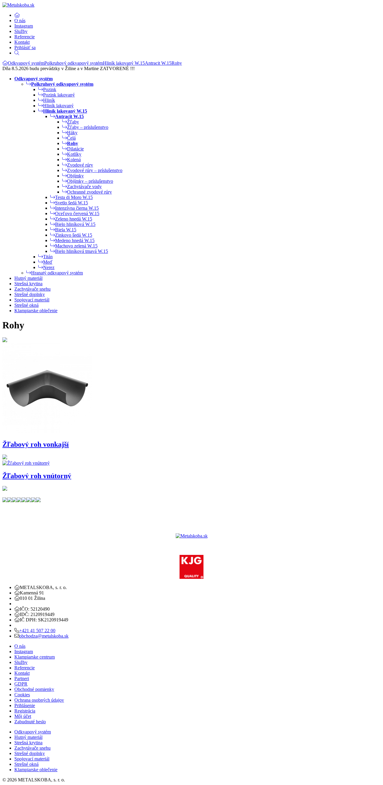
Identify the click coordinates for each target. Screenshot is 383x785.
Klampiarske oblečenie (35, 310)
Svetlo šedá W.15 (71, 202)
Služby (21, 31)
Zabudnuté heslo (30, 721)
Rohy (176, 63)
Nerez (48, 267)
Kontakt (22, 42)
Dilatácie (75, 148)
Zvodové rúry (80, 164)
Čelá (71, 138)
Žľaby (73, 121)
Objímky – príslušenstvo (90, 181)
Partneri (21, 678)
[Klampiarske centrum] (5, 63)
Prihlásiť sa (25, 47)
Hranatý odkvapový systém (57, 272)
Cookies (22, 694)
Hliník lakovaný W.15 (124, 63)
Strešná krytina (28, 283)
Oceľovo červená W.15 (77, 213)
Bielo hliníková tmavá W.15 (81, 251)
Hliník (49, 100)
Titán (48, 256)
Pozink (49, 89)
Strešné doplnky (29, 294)
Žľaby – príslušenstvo (87, 127)
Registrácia (24, 710)
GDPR (21, 683)
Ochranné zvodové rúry (89, 191)
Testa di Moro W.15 (74, 197)
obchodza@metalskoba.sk (44, 635)
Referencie (24, 36)
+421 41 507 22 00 (37, 630)
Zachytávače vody (84, 186)
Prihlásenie (24, 705)
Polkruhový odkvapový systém (73, 63)
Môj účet (22, 716)
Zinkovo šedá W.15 (73, 235)
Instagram (23, 25)
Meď (47, 262)
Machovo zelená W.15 (76, 245)
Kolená (74, 159)
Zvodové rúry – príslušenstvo (94, 170)
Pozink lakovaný (59, 94)
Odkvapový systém (26, 63)
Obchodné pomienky (34, 689)
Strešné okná (26, 305)
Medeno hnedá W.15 (75, 240)
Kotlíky (74, 154)
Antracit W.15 (158, 63)
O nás (19, 20)
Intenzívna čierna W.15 (77, 208)
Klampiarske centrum (34, 656)
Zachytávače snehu (32, 289)
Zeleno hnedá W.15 (73, 218)
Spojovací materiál (31, 299)
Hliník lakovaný (58, 105)
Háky (72, 132)
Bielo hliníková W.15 (75, 224)
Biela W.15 (65, 229)
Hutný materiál (28, 278)
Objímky (75, 175)
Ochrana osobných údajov (39, 700)
